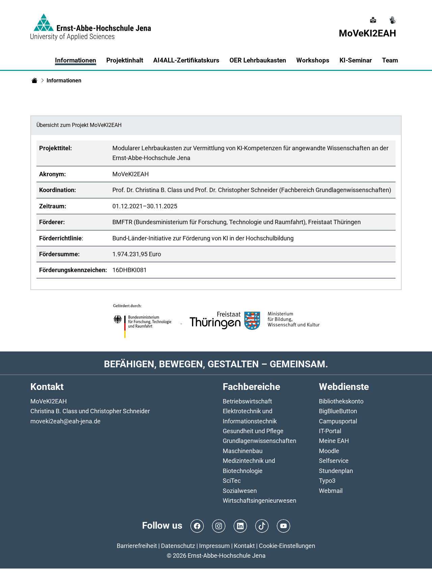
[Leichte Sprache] (372, 16)
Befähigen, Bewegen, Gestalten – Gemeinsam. (216, 364)
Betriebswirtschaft (247, 401)
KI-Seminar (356, 60)
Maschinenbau (243, 450)
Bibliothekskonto (341, 401)
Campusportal (338, 421)
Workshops (312, 60)
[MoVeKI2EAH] (34, 80)
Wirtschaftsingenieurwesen (259, 500)
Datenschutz (178, 545)
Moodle (329, 450)
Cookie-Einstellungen (287, 545)
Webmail (331, 490)
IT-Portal (330, 431)
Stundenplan (336, 470)
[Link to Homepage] (90, 23)
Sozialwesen (240, 490)
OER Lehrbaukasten (258, 60)
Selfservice (334, 460)
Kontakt (244, 545)
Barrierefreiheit (137, 545)
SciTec (232, 480)
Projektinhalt (124, 60)
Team (390, 60)
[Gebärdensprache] (392, 16)
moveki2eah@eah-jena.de (65, 421)
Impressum (214, 545)
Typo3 (327, 480)
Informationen (75, 60)
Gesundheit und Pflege (253, 431)
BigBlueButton (338, 411)
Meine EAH (334, 440)
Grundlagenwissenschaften (259, 440)
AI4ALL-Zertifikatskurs (186, 60)
